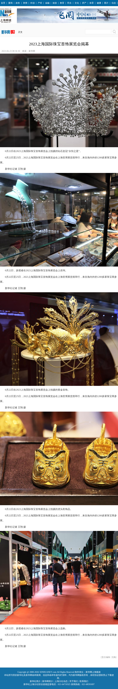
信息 (114, 3)
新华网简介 (47, 681)
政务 (18, 3)
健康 (99, 3)
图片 (106, 3)
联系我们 (84, 681)
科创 (32, 3)
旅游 (55, 3)
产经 (40, 3)
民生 (69, 3)
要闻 (10, 3)
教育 (62, 3)
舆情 (25, 3)
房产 (84, 3)
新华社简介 (35, 681)
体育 (91, 3)
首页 (3, 3)
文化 (77, 3)
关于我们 (73, 681)
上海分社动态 (61, 681)
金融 (47, 3)
